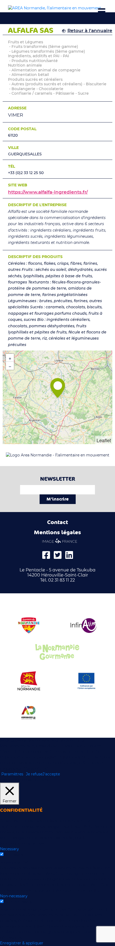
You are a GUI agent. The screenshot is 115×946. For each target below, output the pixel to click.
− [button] (10, 365)
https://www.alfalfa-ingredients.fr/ (48, 192)
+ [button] (10, 357)
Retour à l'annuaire (89, 30)
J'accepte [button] (51, 774)
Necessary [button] (9, 849)
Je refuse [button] (34, 774)
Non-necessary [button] (14, 896)
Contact (57, 522)
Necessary (14, 854)
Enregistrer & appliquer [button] (21, 943)
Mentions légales (57, 532)
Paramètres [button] (12, 774)
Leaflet (104, 440)
